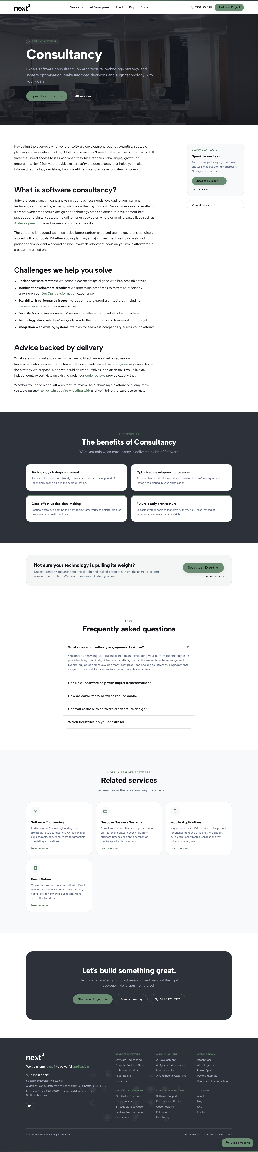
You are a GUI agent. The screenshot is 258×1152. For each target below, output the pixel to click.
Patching (161, 1112)
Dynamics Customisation (212, 1081)
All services (83, 96)
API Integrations (206, 1065)
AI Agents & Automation (170, 1065)
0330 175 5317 (203, 7)
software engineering (118, 364)
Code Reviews (165, 1106)
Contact (145, 7)
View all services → (204, 205)
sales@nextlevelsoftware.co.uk (44, 1080)
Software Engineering (128, 1059)
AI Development (100, 7)
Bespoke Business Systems (132, 1065)
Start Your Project (229, 7)
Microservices (124, 1101)
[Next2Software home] (22, 7)
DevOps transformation (59, 293)
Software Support (166, 1096)
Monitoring (162, 1117)
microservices (28, 306)
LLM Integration (165, 1070)
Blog (131, 7)
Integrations (204, 1059)
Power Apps (204, 1070)
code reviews (95, 375)
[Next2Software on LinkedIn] (30, 1105)
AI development (26, 223)
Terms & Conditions (213, 1134)
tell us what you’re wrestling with (65, 390)
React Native (123, 1075)
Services (75, 7)
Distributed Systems (127, 1096)
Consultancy (123, 1081)
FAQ (199, 1106)
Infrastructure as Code (129, 1106)
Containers (122, 1117)
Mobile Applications (127, 1070)
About (119, 7)
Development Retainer (169, 1101)
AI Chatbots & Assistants (171, 1075)
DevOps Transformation (129, 1112)
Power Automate (207, 1075)
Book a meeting (131, 999)
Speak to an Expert (45, 96)
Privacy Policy (192, 1134)
